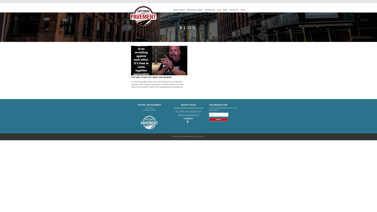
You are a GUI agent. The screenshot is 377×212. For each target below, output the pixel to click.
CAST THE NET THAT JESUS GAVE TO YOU (188, 111)
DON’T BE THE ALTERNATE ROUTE (188, 115)
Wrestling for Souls (195, 10)
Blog (225, 10)
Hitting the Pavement (143, 16)
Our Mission (210, 10)
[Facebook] (188, 122)
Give (219, 10)
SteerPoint (202, 136)
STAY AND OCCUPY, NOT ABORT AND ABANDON (151, 77)
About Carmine (179, 10)
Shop (243, 10)
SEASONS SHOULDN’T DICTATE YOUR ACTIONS (188, 108)
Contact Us (234, 10)
